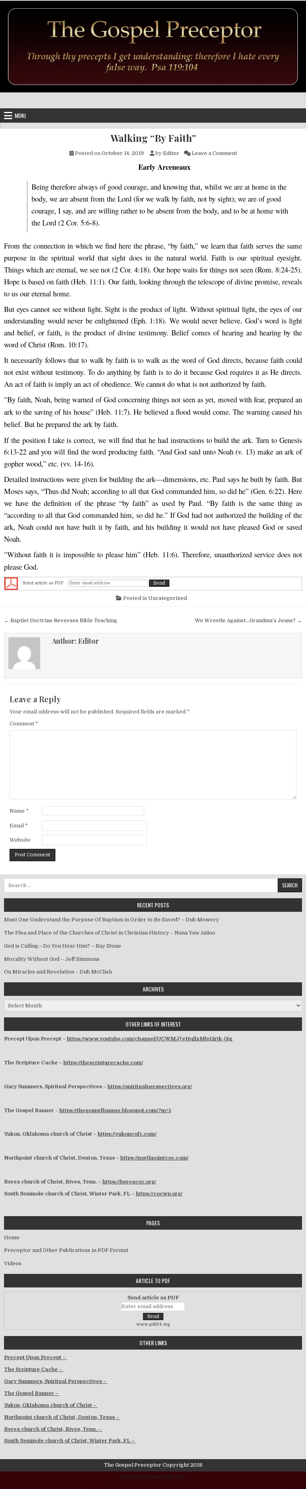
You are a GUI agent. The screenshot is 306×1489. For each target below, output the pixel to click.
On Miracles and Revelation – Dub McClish (58, 972)
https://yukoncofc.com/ (127, 1134)
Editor (171, 153)
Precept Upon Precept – (35, 1357)
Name (19, 811)
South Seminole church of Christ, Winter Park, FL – (70, 1441)
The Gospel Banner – (31, 1393)
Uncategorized (167, 598)
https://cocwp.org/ (159, 1194)
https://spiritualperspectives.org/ (150, 1086)
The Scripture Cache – (33, 1369)
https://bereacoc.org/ (129, 1182)
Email (19, 826)
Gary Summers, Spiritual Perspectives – (56, 1381)
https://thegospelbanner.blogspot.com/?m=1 (115, 1110)
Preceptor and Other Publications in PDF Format (66, 1250)
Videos (13, 1263)
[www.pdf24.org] (11, 583)
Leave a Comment (214, 153)
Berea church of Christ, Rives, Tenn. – (53, 1429)
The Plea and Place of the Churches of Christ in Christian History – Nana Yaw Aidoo (109, 933)
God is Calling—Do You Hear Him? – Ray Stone (62, 946)
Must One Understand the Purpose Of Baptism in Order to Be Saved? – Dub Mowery (111, 920)
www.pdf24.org (153, 1324)
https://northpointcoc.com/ (154, 1158)
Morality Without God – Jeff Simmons (52, 959)
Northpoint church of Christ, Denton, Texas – (62, 1417)
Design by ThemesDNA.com (153, 1477)
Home (12, 1237)
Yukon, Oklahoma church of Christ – (51, 1405)
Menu (20, 116)
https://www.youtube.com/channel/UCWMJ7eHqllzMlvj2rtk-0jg (149, 1039)
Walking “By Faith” (153, 138)
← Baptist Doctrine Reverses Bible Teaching (60, 620)
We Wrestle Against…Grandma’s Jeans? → (248, 620)
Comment (24, 724)
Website (20, 840)
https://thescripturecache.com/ (103, 1063)
